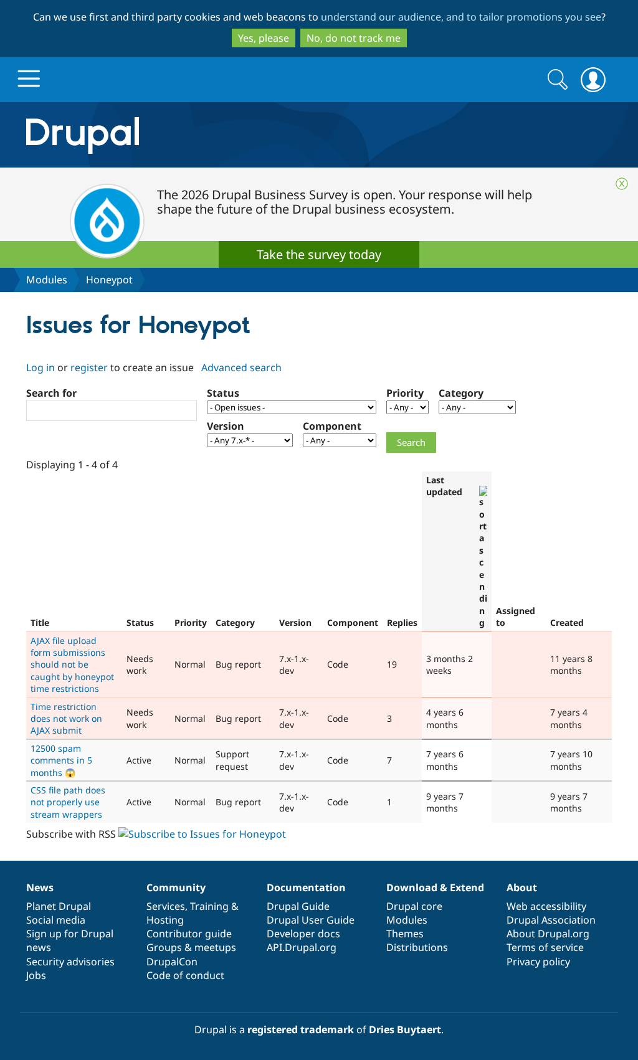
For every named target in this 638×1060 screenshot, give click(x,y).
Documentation (306, 887)
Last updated (444, 486)
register (89, 367)
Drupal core (414, 906)
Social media (55, 920)
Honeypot (109, 279)
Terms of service (545, 947)
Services (165, 906)
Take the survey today (319, 254)
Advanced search (241, 367)
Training (209, 906)
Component (332, 426)
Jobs (36, 975)
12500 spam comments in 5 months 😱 (61, 760)
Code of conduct (185, 975)
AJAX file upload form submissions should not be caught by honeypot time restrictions (72, 665)
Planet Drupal (58, 906)
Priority (405, 393)
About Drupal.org (548, 933)
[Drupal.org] (193, 135)
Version (225, 426)
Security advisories (70, 961)
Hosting (165, 920)
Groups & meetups (191, 947)
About (522, 887)
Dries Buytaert (405, 1029)
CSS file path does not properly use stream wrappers (68, 802)
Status (223, 393)
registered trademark (300, 1029)
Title (40, 622)
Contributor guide (189, 933)
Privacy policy (538, 961)
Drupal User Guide (311, 920)
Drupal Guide (298, 906)
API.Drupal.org (301, 947)
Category (461, 393)
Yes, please (263, 38)
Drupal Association (551, 920)
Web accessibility (546, 906)
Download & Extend (435, 887)
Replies (402, 622)
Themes (405, 933)
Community (176, 887)
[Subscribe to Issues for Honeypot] (202, 834)
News (40, 887)
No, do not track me (354, 38)
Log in (40, 367)
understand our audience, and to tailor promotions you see (461, 17)
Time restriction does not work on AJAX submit (66, 719)
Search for (51, 393)
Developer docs (303, 933)
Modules (46, 279)
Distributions (417, 947)
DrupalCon (172, 961)
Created (567, 622)
